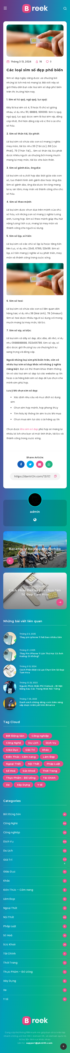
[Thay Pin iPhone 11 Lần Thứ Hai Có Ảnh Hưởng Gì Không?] (9, 654)
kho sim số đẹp (29, 429)
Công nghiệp (40, 735)
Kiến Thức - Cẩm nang (21, 756)
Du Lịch (33, 742)
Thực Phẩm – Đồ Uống (18, 972)
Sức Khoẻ (29, 770)
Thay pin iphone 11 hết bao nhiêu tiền (41, 637)
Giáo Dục (12, 749)
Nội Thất (33, 763)
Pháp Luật (53, 763)
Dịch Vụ (51, 742)
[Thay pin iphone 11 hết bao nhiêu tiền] (9, 638)
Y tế (39, 784)
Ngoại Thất (13, 763)
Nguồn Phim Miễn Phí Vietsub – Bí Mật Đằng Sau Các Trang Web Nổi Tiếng (41, 687)
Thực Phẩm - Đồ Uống (21, 777)
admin (35, 512)
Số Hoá (10, 770)
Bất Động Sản (15, 735)
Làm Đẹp (49, 756)
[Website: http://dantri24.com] (34, 519)
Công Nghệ (13, 742)
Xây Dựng (23, 784)
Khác (45, 749)
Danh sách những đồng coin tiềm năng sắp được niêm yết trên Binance (41, 703)
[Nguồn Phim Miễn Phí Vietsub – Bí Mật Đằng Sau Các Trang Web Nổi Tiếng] (9, 687)
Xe (8, 784)
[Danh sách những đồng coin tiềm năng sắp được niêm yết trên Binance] (9, 703)
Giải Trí (30, 749)
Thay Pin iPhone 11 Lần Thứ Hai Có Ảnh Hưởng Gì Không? (41, 654)
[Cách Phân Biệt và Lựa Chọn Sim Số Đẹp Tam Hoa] (9, 670)
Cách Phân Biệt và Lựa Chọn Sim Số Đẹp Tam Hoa (42, 671)
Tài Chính (49, 777)
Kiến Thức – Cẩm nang (18, 890)
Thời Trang (50, 770)
